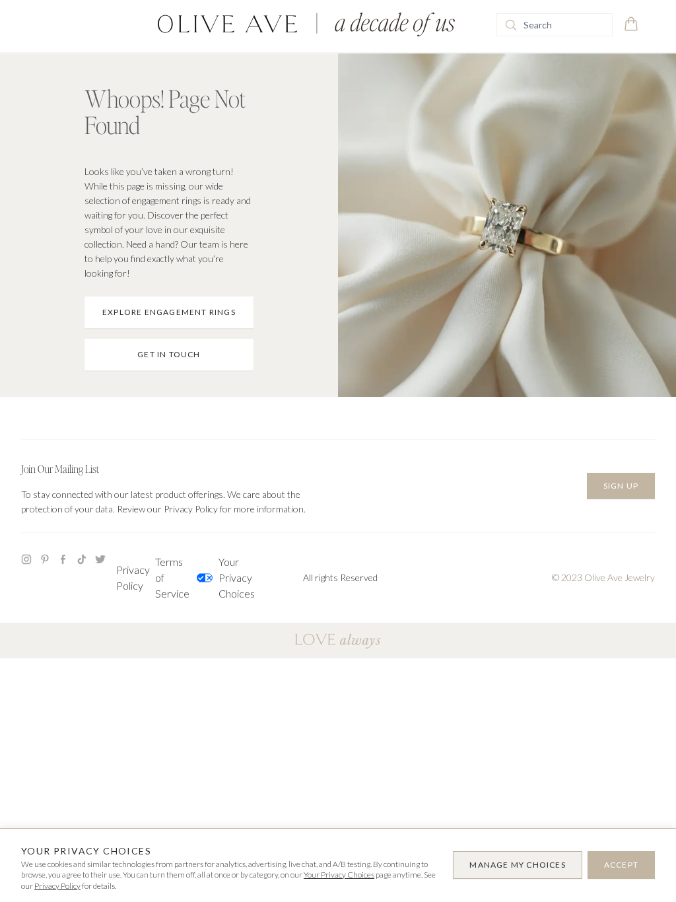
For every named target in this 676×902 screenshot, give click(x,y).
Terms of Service (172, 577)
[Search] (511, 25)
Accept (621, 865)
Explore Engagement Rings (169, 312)
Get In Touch (168, 354)
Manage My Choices (517, 865)
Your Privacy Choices (227, 577)
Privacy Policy (133, 577)
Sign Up (620, 486)
